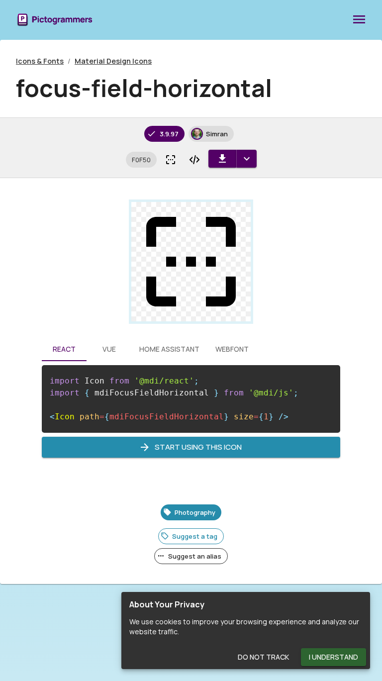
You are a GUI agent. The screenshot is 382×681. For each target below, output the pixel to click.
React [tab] (64, 349)
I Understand (333, 657)
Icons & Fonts (40, 61)
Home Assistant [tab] (169, 349)
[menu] (359, 20)
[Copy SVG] (194, 160)
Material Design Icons (113, 61)
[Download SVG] (222, 159)
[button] (141, 160)
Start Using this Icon (198, 447)
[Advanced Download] (246, 159)
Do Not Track (263, 657)
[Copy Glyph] (171, 160)
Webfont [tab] (232, 349)
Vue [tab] (109, 349)
